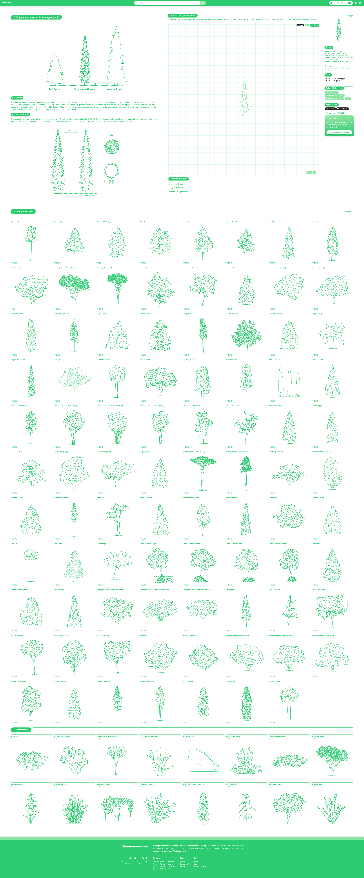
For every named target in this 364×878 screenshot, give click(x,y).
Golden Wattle (145, 360)
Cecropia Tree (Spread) (320, 268)
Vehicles (171, 861)
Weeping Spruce (60, 682)
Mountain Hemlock (61, 498)
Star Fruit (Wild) (103, 636)
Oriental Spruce (318, 498)
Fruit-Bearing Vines (104, 784)
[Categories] (360, 3)
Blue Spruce (316, 222)
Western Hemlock (103, 682)
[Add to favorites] (348, 16)
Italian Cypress (274, 360)
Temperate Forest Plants (335, 95)
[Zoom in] (311, 172)
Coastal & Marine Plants (149, 736)
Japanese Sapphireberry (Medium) (110, 406)
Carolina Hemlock (232, 268)
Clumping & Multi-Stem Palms (108, 736)
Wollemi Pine (230, 682)
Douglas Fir (187, 314)
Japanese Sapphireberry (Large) (66, 406)
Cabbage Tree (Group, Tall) (64, 268)
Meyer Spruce (145, 452)
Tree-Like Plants (318, 736)
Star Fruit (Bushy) (318, 590)
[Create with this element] (352, 16)
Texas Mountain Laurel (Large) (237, 636)
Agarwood (15, 222)
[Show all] (314, 172)
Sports (170, 864)
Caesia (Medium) (146, 268)
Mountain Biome (342, 109)
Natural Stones (188, 736)
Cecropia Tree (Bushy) (277, 268)
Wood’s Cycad (274, 682)
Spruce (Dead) (274, 590)
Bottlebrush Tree (17, 268)
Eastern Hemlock (275, 314)
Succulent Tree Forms (62, 736)
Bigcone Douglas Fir (233, 222)
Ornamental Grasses (147, 784)
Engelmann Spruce (18, 360)
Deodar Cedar (145, 314)
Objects (155, 869)
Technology (172, 866)
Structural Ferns (318, 784)
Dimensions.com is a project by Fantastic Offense (135, 862)
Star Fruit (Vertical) (61, 636)
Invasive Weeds (17, 784)
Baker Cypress (188, 222)
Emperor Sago (317, 314)
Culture (170, 869)
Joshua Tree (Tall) (233, 406)
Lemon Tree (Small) (104, 452)
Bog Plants (15, 736)
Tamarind (143, 636)
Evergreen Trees (21, 13)
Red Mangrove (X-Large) (278, 544)
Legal (196, 864)
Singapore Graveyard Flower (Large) (110, 590)
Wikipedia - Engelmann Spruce (335, 79)
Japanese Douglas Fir (19, 406)
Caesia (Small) (188, 268)
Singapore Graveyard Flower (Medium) (154, 590)
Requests (183, 866)
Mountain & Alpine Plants (334, 99)
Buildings (163, 869)
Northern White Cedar (191, 498)
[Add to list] (350, 16)
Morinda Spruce (17, 498)
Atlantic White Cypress (105, 222)
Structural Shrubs (60, 784)
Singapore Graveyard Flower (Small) (196, 590)
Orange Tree (273, 498)
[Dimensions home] (6, 3)
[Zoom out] (307, 172)
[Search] (203, 3)
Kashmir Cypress (275, 406)
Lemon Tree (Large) (61, 452)
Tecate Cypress (189, 636)
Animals (155, 864)
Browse (182, 861)
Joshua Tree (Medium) (191, 406)
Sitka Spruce (231, 590)
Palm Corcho (15, 544)
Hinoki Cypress (188, 360)
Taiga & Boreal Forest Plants (193, 784)
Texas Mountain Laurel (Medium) (281, 636)
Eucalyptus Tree (60, 360)
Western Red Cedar (147, 682)
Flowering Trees (275, 784)
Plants (13, 13)
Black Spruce (274, 222)
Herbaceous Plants (233, 736)
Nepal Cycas (101, 498)
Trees (348, 99)
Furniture (163, 861)
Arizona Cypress (60, 222)
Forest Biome (330, 109)
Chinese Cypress (17, 314)
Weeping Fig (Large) (18, 682)
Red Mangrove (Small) (234, 544)
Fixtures (163, 864)
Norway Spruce (232, 498)
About (196, 861)
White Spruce (188, 682)
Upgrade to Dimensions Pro (339, 132)
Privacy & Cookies (200, 866)
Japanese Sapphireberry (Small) (152, 406)
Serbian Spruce (60, 590)
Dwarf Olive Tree (232, 314)
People (155, 861)
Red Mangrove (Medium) (192, 544)
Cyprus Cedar (102, 314)
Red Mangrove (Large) (148, 544)
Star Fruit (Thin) (17, 636)
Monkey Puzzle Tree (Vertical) (237, 452)
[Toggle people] (318, 172)
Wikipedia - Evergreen (332, 81)
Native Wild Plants (233, 784)
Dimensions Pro (185, 864)
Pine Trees (58, 544)
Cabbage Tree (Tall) (104, 268)
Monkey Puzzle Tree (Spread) (194, 452)
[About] (356, 3)
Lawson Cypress (318, 406)
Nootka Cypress (146, 498)
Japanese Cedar (318, 360)
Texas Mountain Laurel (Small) (323, 636)
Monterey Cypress (276, 452)
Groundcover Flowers (277, 736)
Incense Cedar (231, 360)
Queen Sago (101, 544)
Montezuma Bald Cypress (321, 452)
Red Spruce (316, 544)
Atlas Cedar (144, 222)
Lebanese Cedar (17, 452)
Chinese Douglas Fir (61, 314)
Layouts (163, 866)
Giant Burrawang (103, 360)
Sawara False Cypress (19, 590)
